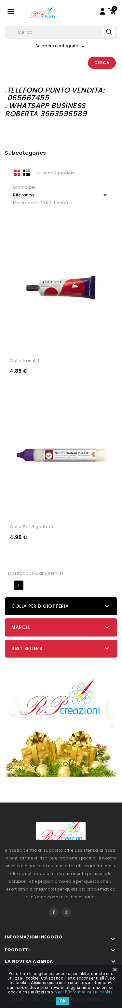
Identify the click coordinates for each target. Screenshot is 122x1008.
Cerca (102, 62)
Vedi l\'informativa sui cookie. (84, 992)
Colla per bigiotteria (32, 527)
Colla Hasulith (25, 361)
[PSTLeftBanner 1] (61, 719)
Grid (17, 172)
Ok (62, 1001)
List (26, 172)
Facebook (54, 912)
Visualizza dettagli (37, 344)
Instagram (66, 912)
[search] (108, 32)
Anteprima (84, 344)
